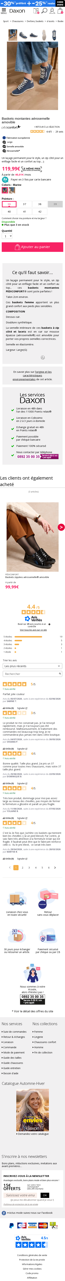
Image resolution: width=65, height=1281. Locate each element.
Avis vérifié (10, 689)
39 (55, 204)
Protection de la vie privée (32, 1259)
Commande (9, 1047)
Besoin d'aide (10, 1073)
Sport (5, 21)
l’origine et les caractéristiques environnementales (32, 375)
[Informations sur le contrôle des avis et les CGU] (49, 624)
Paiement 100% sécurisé (31, 446)
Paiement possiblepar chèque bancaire (28, 438)
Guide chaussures (13, 1063)
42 (39, 211)
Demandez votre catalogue (33, 1134)
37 (24, 204)
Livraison (8, 1042)
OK (45, 1195)
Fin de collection (43, 1052)
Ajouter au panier (35, 246)
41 (24, 211)
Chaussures (17, 21)
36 (9, 204)
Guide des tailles (12, 1058)
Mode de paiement (14, 1052)
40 (9, 211)
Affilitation (32, 1277)
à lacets (50, 21)
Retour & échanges (14, 1037)
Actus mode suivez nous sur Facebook (31, 1213)
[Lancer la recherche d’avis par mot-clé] (60, 674)
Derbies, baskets (35, 21)
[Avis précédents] (10, 867)
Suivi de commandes (15, 1032)
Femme (38, 1032)
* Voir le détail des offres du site (32, 1011)
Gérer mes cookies (32, 1268)
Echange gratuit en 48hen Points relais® (30, 428)
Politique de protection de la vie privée (20, 1204)
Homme (38, 1047)
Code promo (32, 1273)
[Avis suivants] (55, 867)
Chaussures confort (45, 1042)
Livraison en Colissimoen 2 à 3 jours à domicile (30, 419)
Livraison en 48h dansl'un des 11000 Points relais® (33, 410)
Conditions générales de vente (32, 1255)
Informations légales (32, 1264)
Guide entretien (11, 1068)
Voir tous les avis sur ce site (33, 630)
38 (39, 204)
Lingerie (38, 1037)
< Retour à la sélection (47, 126)
